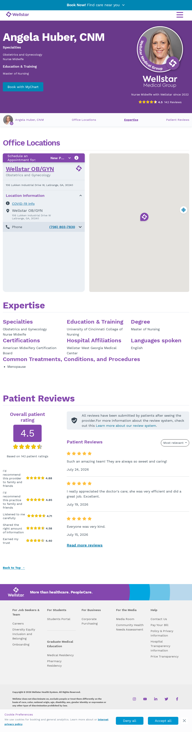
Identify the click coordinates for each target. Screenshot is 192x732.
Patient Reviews (177, 120)
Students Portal (58, 619)
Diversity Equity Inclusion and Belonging (23, 634)
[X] (166, 699)
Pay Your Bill (159, 625)
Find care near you (94, 5)
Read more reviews (85, 545)
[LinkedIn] (156, 699)
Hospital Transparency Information (160, 646)
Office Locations (84, 120)
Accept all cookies (163, 722)
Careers (18, 623)
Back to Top (12, 567)
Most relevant (173, 443)
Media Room (125, 619)
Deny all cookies (129, 722)
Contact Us (159, 619)
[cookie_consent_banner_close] (184, 720)
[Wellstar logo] (17, 15)
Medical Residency (60, 655)
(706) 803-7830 (62, 227)
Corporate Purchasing (90, 621)
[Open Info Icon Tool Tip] (76, 158)
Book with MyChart (23, 87)
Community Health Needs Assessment (130, 627)
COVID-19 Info (23, 204)
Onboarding (20, 644)
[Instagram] (134, 699)
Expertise (131, 120)
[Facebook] (177, 699)
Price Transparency (164, 656)
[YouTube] (145, 699)
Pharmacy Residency (54, 663)
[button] (44, 227)
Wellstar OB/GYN (30, 168)
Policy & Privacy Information (162, 633)
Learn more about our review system (126, 426)
